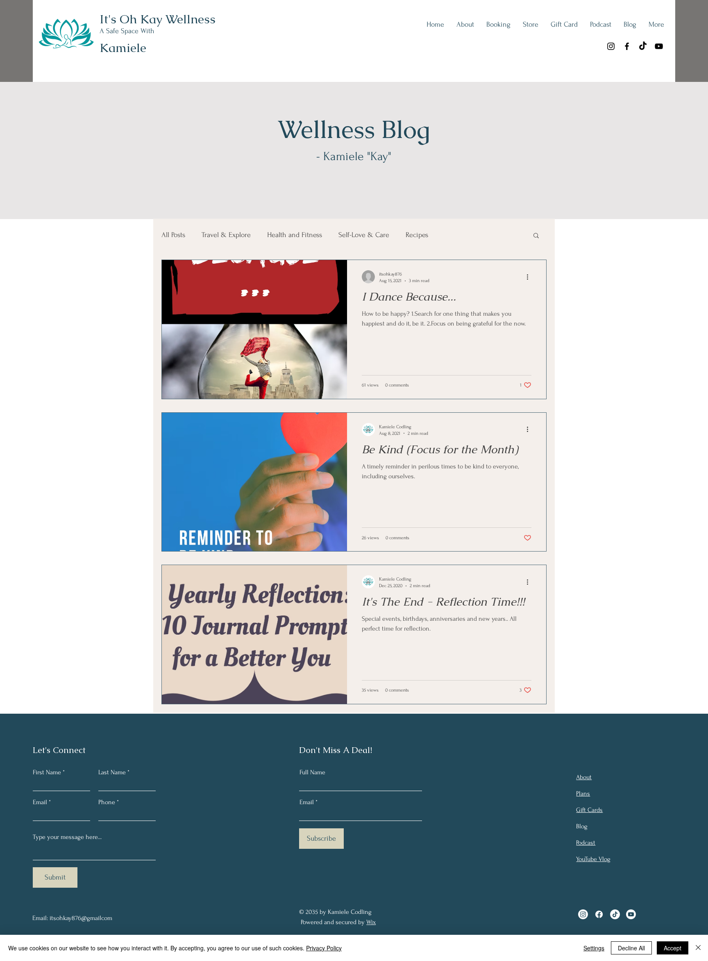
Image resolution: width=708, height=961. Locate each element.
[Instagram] (611, 46)
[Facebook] (627, 46)
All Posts (173, 235)
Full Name (312, 772)
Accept (672, 948)
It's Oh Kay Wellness (158, 19)
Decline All (631, 948)
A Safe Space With (127, 31)
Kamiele (123, 48)
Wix (371, 922)
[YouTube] (659, 46)
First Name (47, 772)
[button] (536, 236)
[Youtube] (631, 914)
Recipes (417, 235)
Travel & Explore (226, 235)
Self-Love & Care (363, 235)
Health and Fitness (294, 235)
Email (40, 802)
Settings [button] (593, 948)
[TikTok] (643, 46)
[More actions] (530, 277)
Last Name (112, 772)
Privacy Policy (324, 948)
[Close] (698, 947)
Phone (106, 802)
